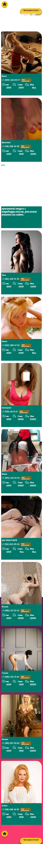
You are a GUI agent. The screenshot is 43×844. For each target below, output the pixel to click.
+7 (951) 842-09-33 (15, 544)
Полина (5, 606)
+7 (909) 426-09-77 (16, 80)
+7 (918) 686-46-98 (15, 146)
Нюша (4, 341)
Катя (4, 76)
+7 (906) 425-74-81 (15, 677)
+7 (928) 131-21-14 (15, 412)
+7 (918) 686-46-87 (15, 809)
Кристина (6, 142)
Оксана (5, 739)
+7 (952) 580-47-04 (15, 345)
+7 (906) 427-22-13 (15, 610)
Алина (4, 805)
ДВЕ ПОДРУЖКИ (9, 540)
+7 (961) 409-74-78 (15, 279)
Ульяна (5, 673)
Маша (4, 474)
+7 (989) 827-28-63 (15, 743)
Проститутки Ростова (31, 840)
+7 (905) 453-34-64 (15, 478)
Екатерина (6, 407)
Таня (4, 275)
